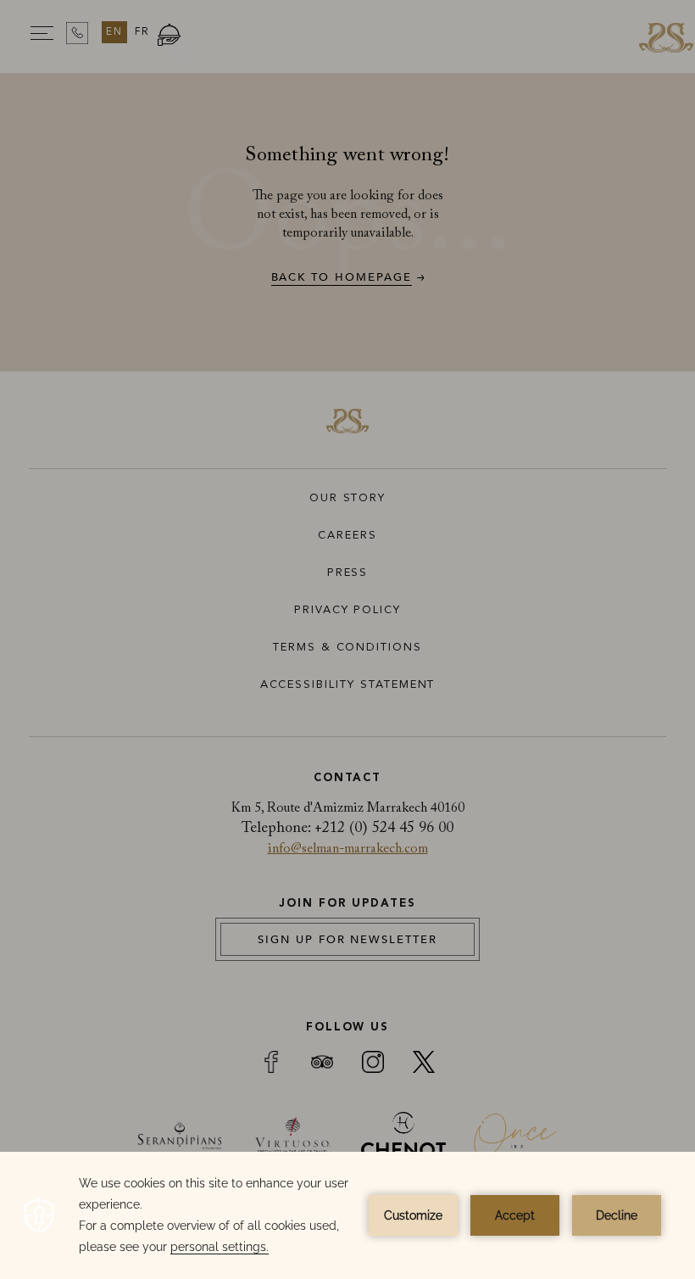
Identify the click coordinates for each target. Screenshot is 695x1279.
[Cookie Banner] (347, 1215)
